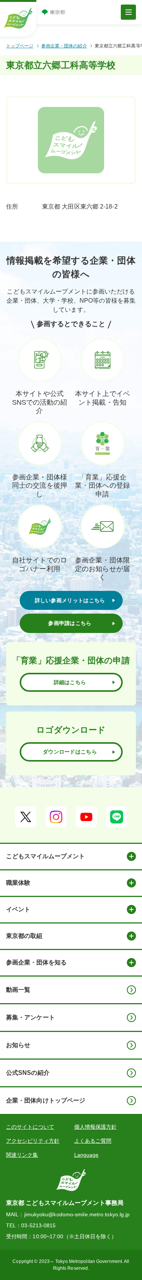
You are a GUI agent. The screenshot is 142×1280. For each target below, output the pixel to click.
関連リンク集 (22, 1155)
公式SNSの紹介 (28, 1073)
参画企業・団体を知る (36, 962)
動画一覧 (18, 989)
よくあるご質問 (93, 1141)
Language (86, 1155)
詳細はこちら (70, 682)
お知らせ (18, 1045)
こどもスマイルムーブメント (45, 856)
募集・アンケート (30, 1017)
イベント (18, 909)
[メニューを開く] (128, 12)
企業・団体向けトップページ (45, 1100)
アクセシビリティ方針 (32, 1141)
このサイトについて (30, 1127)
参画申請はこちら (69, 623)
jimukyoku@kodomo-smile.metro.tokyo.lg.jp (77, 1214)
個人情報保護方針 (95, 1127)
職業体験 (18, 883)
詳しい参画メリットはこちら (70, 600)
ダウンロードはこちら (70, 752)
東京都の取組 (24, 936)
